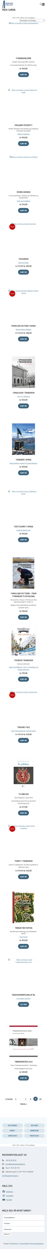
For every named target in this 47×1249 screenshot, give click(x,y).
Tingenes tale (23, 727)
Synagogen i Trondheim (23, 392)
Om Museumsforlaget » (10, 1176)
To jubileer (23, 794)
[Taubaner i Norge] (23, 439)
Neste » (23, 1104)
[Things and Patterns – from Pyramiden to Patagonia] (23, 573)
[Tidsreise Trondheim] (23, 640)
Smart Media (24, 1244)
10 (40, 1099)
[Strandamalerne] (23, 38)
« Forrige (9, 1099)
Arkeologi (12, 1136)
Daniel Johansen (23, 670)
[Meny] (43, 4)
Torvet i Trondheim (23, 861)
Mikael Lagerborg (23, 134)
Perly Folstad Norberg (29, 463)
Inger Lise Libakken (23, 201)
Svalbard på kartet (23, 125)
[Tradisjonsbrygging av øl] (23, 974)
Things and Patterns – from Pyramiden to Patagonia (23, 595)
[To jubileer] (23, 774)
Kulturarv (12, 1125)
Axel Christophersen (18, 731)
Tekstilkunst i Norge (23, 526)
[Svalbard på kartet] (23, 105)
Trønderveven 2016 (24, 1061)
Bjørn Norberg (14, 463)
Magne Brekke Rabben (23, 329)
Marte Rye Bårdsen (15, 667)
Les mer (23, 1004)
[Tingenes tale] (23, 707)
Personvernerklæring (37, 1244)
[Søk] (40, 4)
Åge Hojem (32, 731)
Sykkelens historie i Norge (23, 325)
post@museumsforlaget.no (15, 1164)
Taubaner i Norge (23, 459)
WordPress (14, 1244)
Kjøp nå (23, 74)
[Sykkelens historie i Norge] (23, 306)
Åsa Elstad (23, 937)
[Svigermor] (23, 239)
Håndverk (34, 1130)
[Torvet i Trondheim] (23, 841)
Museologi (34, 1136)
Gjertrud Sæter (23, 263)
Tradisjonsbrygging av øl (23, 994)
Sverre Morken (23, 192)
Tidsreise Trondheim (23, 660)
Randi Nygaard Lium (23, 530)
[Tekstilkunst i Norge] (23, 506)
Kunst (12, 1130)
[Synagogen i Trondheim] (23, 372)
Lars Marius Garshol (23, 998)
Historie (34, 1125)
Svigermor (23, 259)
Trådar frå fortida (23, 928)
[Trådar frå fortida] (23, 908)
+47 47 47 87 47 (11, 1160)
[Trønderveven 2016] (23, 1041)
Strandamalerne (23, 58)
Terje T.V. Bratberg (23, 396)
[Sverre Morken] (23, 172)
